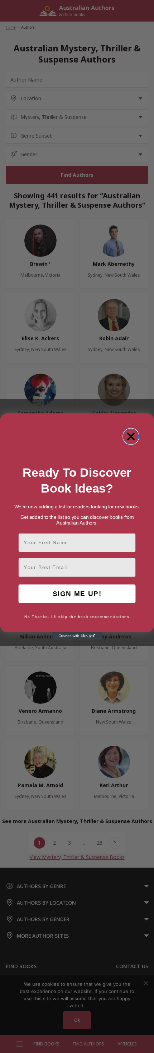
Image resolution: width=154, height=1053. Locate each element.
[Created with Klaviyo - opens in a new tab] (77, 636)
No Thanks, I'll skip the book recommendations (77, 617)
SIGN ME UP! (77, 593)
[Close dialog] (131, 436)
